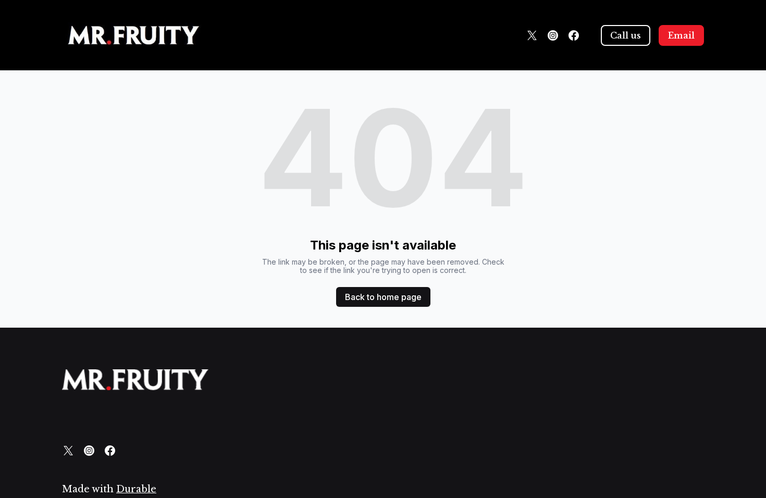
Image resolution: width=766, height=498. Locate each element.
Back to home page (383, 297)
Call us (625, 35)
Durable (136, 489)
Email (681, 35)
